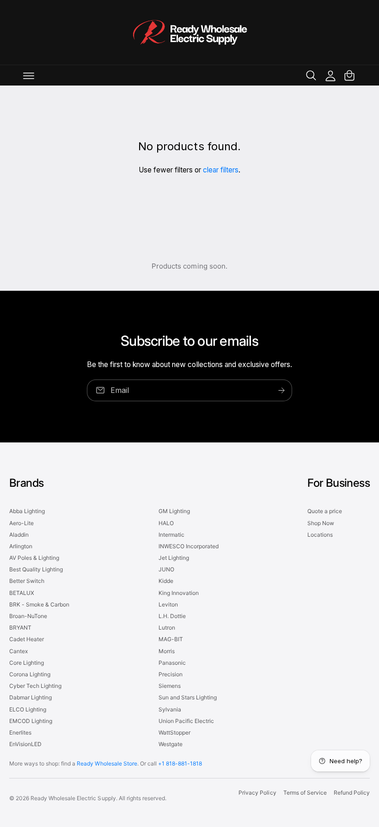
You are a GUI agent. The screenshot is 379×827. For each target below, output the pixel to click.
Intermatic (171, 534)
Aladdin (19, 534)
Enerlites (20, 732)
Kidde (166, 580)
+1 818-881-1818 (180, 763)
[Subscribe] (281, 390)
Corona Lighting (29, 674)
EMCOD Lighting (30, 720)
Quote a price (324, 511)
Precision (171, 674)
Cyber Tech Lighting (35, 685)
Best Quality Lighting (36, 569)
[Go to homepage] (189, 32)
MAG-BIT (171, 639)
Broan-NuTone (28, 616)
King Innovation (179, 592)
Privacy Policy (257, 792)
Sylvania (170, 709)
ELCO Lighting (27, 709)
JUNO (166, 569)
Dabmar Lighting (30, 697)
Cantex (18, 651)
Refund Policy (352, 792)
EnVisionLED (25, 744)
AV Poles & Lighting (34, 557)
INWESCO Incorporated (189, 546)
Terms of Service (305, 792)
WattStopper (174, 732)
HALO (166, 523)
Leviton (168, 604)
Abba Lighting (27, 511)
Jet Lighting (174, 557)
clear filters (220, 169)
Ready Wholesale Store (107, 763)
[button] (28, 75)
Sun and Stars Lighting (188, 697)
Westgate (171, 744)
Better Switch (26, 580)
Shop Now (320, 523)
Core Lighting (26, 662)
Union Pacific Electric (186, 720)
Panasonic (172, 662)
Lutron (167, 627)
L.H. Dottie (172, 616)
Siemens (170, 685)
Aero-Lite (21, 523)
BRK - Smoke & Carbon (39, 604)
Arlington (20, 546)
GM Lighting (174, 511)
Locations (320, 534)
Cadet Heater (26, 639)
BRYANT (20, 627)
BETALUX (21, 592)
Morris (167, 651)
